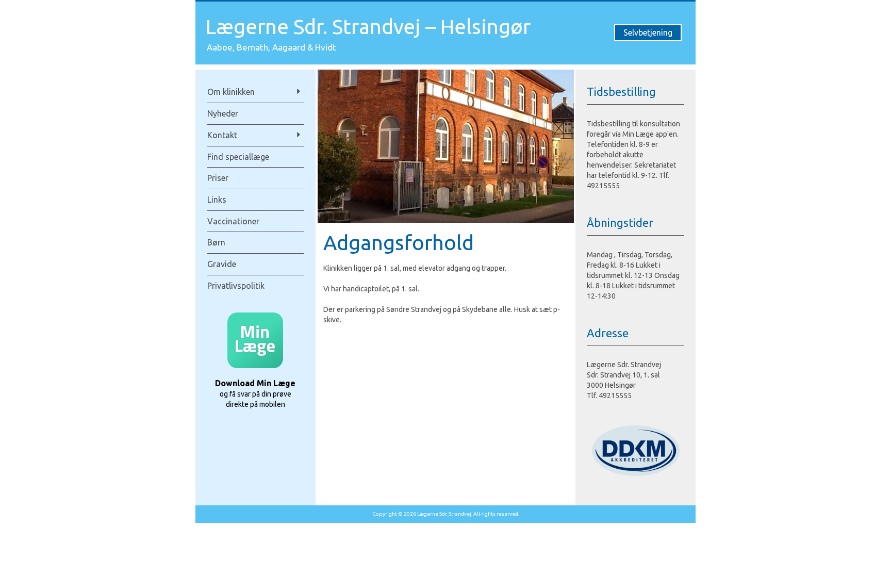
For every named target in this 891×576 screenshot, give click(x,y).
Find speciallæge (238, 156)
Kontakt (222, 135)
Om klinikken (231, 91)
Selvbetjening (647, 32)
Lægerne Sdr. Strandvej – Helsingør (368, 26)
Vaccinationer (233, 221)
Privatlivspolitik (236, 285)
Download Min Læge (255, 383)
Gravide (221, 264)
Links (216, 199)
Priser (217, 178)
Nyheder (222, 113)
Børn (216, 242)
